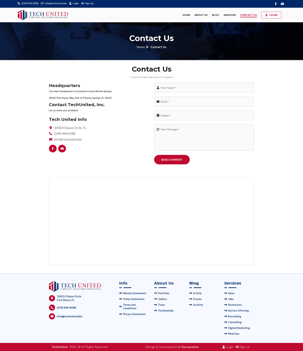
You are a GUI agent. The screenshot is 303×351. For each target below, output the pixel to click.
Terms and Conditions (129, 306)
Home (186, 15)
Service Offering (238, 310)
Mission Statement (134, 293)
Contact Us (248, 15)
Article (197, 293)
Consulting (235, 322)
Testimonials (166, 310)
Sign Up (89, 3)
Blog (215, 15)
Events (197, 298)
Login (76, 3)
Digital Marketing (239, 327)
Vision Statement (133, 298)
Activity (198, 304)
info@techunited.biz (56, 3)
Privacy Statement (134, 314)
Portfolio (163, 293)
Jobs (231, 298)
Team (161, 304)
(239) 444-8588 (30, 3)
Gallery (162, 298)
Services (230, 15)
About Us (201, 15)
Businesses (235, 304)
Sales (231, 293)
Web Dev (234, 333)
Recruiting (234, 316)
